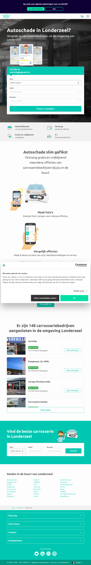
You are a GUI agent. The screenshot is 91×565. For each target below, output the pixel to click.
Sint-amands (11, 489)
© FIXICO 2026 (12, 562)
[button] (82, 16)
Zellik (35, 491)
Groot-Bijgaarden (66, 484)
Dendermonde (65, 480)
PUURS (9, 484)
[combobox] (11, 83)
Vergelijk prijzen (73, 451)
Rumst (36, 496)
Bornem (36, 480)
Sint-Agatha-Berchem (68, 494)
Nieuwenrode (12, 480)
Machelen (63, 482)
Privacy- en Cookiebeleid (60, 562)
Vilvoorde (37, 487)
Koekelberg (64, 496)
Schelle (36, 494)
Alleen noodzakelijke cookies (45, 298)
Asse (35, 484)
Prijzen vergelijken (45, 109)
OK (74, 298)
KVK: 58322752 (24, 562)
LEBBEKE (37, 482)
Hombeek (10, 496)
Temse (62, 487)
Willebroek (11, 487)
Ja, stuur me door (36, 9)
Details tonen (79, 291)
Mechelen (37, 489)
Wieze (62, 489)
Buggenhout (11, 482)
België (78, 562)
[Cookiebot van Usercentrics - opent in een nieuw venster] (78, 265)
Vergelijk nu (45, 304)
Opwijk (9, 494)
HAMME (63, 491)
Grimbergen (11, 491)
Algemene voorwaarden (40, 562)
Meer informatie (73, 350)
